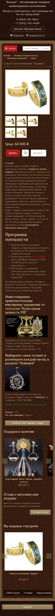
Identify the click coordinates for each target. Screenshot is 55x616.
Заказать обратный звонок (27, 29)
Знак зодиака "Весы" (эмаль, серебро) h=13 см (23, 480)
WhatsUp (40, 397)
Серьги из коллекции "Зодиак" (23, 573)
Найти (46, 48)
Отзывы (28, 593)
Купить (13, 153)
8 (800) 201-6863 (27, 19)
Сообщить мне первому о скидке (27, 423)
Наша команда (44, 593)
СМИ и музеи (13, 593)
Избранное (18, 35)
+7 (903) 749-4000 (27, 23)
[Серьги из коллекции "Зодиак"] (27, 92)
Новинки (26, 363)
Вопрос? (38, 153)
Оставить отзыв (40, 512)
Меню (12, 48)
